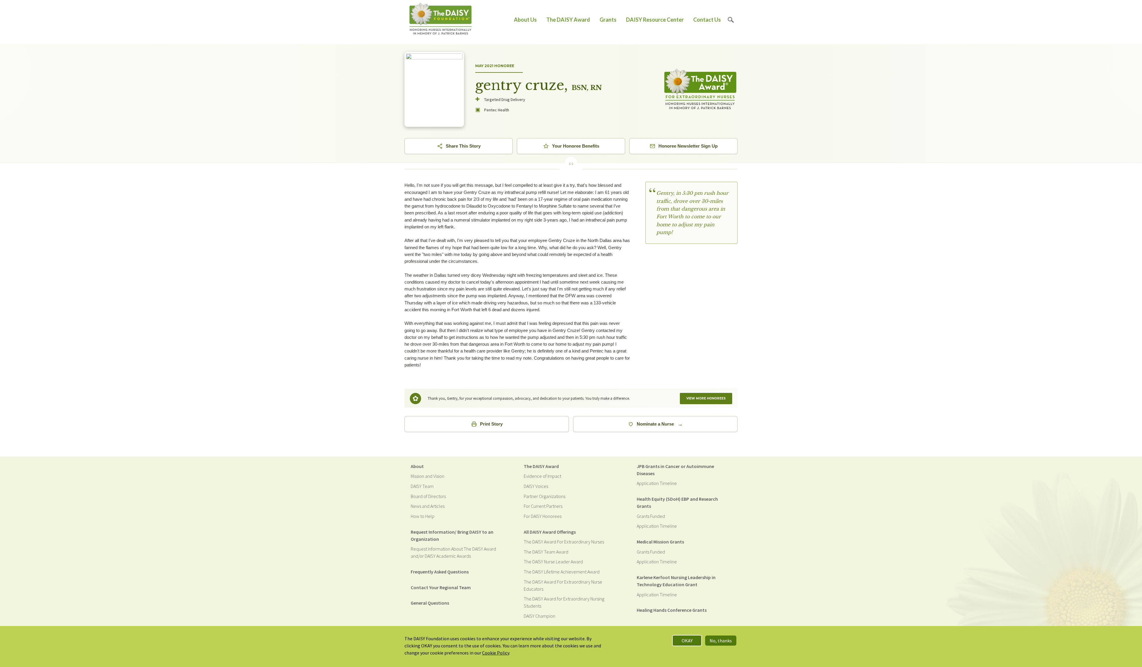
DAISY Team (422, 486)
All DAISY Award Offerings (550, 532)
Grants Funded (651, 516)
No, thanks (721, 641)
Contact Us (707, 19)
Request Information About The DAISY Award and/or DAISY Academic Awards (453, 552)
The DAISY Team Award (546, 552)
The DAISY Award (568, 19)
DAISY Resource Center (655, 19)
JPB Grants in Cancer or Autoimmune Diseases (675, 469)
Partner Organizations (544, 496)
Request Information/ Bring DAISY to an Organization (452, 535)
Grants (608, 19)
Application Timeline (657, 483)
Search (731, 19)
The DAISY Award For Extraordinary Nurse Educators (563, 585)
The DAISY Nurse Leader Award (553, 562)
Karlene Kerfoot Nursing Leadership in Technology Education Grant (676, 580)
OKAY (687, 641)
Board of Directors (428, 496)
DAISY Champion (539, 616)
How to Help (422, 516)
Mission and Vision (427, 476)
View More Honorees (706, 398)
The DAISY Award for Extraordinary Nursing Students (564, 602)
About (417, 466)
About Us (525, 19)
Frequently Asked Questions (440, 572)
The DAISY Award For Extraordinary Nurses (564, 542)
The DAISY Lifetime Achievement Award (562, 572)
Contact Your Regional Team (441, 587)
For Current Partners (543, 506)
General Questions (430, 603)
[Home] (440, 19)
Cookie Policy (495, 653)
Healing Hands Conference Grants (672, 610)
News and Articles (428, 506)
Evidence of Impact (542, 476)
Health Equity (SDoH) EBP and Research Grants (677, 502)
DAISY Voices (536, 486)
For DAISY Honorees (542, 516)
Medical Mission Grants (660, 542)
